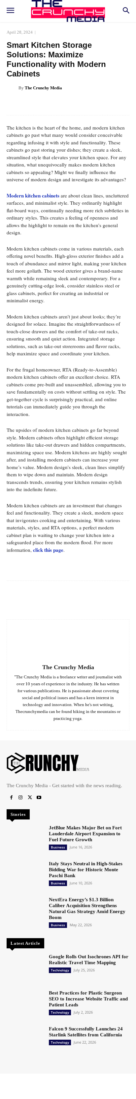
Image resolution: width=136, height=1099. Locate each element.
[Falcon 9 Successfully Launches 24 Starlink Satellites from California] (25, 1040)
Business (58, 847)
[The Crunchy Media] (12, 88)
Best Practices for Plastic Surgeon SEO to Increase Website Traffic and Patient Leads (88, 998)
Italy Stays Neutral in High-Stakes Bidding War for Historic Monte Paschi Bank (85, 869)
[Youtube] (39, 797)
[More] (88, 104)
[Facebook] (11, 797)
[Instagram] (20, 797)
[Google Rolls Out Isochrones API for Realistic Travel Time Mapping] (25, 968)
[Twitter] (29, 797)
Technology (60, 970)
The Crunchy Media (43, 87)
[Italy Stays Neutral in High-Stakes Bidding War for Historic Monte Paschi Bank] (25, 875)
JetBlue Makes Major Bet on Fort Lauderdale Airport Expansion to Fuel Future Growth (85, 833)
